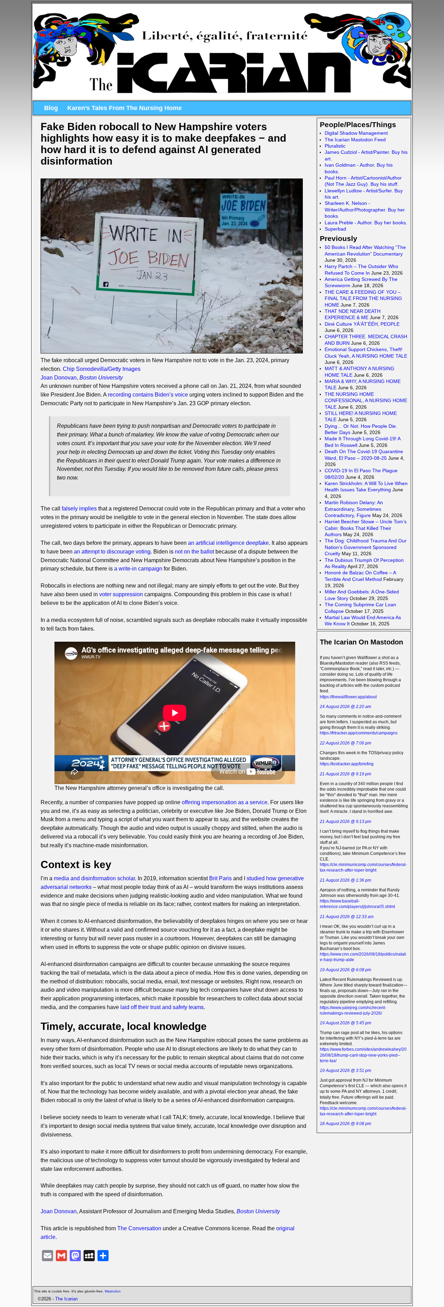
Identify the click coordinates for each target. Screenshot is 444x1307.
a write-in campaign (138, 569)
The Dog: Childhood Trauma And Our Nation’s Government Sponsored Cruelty (366, 547)
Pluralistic (335, 146)
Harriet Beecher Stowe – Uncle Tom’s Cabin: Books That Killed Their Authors (366, 528)
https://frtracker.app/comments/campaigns (359, 733)
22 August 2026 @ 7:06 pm (345, 743)
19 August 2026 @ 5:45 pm (345, 1023)
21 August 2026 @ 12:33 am (347, 916)
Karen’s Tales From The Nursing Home (124, 108)
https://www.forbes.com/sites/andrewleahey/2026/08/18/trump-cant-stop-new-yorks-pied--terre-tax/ (363, 1055)
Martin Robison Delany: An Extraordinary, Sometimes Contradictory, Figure (354, 509)
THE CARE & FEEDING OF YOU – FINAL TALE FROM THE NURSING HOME (363, 298)
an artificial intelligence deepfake (228, 543)
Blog (51, 108)
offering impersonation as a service (224, 802)
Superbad (335, 229)
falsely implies (79, 508)
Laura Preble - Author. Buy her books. (366, 222)
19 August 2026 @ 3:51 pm (345, 1070)
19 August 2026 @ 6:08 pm (345, 969)
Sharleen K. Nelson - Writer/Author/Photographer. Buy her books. (365, 209)
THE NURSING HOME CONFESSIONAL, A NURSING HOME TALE (366, 400)
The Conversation (139, 1228)
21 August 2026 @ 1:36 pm (345, 880)
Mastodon (113, 1291)
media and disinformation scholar (94, 878)
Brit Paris (220, 878)
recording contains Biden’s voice (148, 395)
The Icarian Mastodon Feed (355, 139)
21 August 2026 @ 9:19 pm (345, 774)
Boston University (101, 378)
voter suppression (121, 594)
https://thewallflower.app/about (348, 696)
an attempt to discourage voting (112, 552)
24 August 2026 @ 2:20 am (345, 706)
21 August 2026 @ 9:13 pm (345, 821)
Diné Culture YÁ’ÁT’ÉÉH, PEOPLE (362, 324)
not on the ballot (194, 552)
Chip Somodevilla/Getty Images (101, 369)
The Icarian (66, 1298)
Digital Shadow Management (356, 133)
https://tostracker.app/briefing (347, 763)
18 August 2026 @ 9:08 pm (345, 1123)
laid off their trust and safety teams (162, 1007)
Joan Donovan (59, 378)
